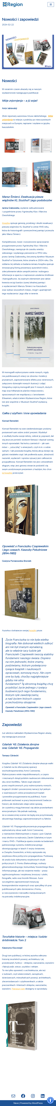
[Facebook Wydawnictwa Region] (23, 1096)
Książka (6, 223)
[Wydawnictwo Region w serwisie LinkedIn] (42, 1096)
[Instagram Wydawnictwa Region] (33, 1096)
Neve (16, 1103)
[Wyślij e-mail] (13, 1096)
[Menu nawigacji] (51, 4)
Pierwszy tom (18, 989)
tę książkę (7, 473)
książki (32, 630)
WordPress (37, 1103)
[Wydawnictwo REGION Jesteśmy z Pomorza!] (13, 4)
